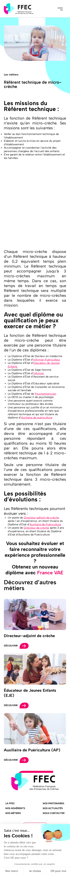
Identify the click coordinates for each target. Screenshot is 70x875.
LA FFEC (10, 803)
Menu (60, 9)
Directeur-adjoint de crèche (41, 517)
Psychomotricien (45, 393)
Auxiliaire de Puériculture (45, 524)
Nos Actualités (53, 808)
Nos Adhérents (15, 808)
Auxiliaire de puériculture (36, 417)
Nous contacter (54, 813)
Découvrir (11, 645)
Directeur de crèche (36, 527)
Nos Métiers (13, 813)
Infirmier (38, 373)
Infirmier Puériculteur (46, 359)
